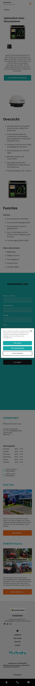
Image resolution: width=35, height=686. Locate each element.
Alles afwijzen (17, 343)
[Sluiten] (31, 331)
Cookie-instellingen (17, 353)
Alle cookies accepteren (17, 348)
